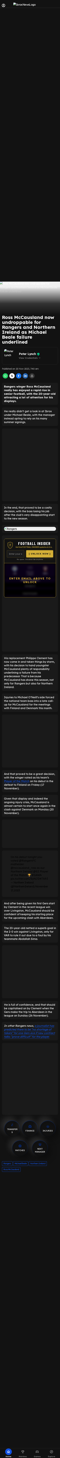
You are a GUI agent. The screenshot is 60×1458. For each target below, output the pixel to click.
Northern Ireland (37, 1163)
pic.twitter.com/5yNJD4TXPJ (29, 878)
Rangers (7, 1163)
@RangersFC (27, 860)
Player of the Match (16, 781)
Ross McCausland (11, 1169)
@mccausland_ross (23, 867)
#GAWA (37, 875)
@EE (36, 871)
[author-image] (11, 355)
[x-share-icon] (12, 377)
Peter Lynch (27, 354)
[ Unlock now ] (39, 554)
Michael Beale (21, 1163)
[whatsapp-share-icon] (5, 377)
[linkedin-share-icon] (25, 377)
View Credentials (30, 358)
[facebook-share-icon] (18, 377)
